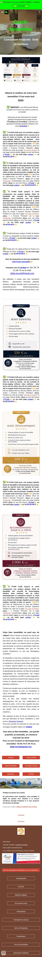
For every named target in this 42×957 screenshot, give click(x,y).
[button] (2, 12)
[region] (21, 4)
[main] (21, 32)
